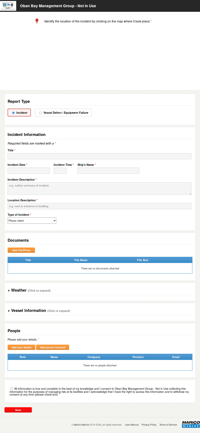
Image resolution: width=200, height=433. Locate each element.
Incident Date (16, 164)
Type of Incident (18, 214)
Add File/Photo (21, 250)
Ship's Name (86, 164)
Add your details (21, 347)
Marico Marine (81, 424)
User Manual (132, 424)
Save (18, 410)
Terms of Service (168, 424)
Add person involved (52, 347)
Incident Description (21, 179)
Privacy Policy (149, 424)
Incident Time (63, 164)
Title (10, 150)
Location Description (22, 200)
